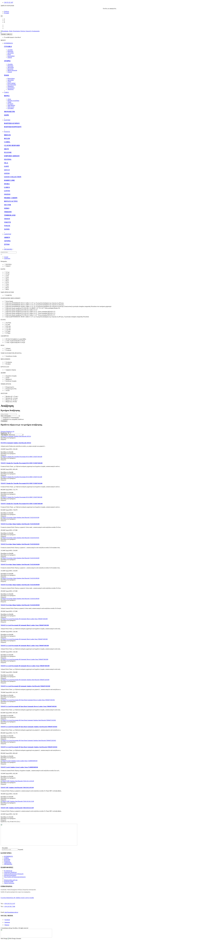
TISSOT (7, 219)
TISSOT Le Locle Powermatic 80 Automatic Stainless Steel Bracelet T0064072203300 (25, 686)
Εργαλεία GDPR (8, 881)
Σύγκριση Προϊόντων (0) (7, 431)
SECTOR (7, 205)
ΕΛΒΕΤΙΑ (9, 295)
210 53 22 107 (8, 2)
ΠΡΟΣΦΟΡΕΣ (8, 864)
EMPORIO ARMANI (11, 156)
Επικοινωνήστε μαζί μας (10, 880)
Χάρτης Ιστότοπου (9, 883)
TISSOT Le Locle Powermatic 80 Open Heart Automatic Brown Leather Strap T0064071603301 (29, 706)
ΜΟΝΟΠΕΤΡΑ (9, 111)
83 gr (7, 287)
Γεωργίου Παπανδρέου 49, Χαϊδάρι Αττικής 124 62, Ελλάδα (17, 897)
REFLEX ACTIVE (11, 201)
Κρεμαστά (10, 69)
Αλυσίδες (10, 49)
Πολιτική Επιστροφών (10, 875)
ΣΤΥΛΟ (7, 244)
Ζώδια (9, 81)
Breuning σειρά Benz (13, 100)
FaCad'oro (10, 103)
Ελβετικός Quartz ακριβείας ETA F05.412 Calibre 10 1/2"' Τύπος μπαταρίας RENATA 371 (30, 311)
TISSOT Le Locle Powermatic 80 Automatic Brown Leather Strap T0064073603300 (25, 666)
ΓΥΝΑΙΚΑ (8, 46)
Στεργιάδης (11, 108)
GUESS (7, 173)
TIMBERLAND (9, 215)
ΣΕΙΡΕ (6, 115)
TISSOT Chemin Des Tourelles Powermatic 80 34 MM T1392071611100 (21, 483)
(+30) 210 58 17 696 (9, 906)
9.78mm (8, 333)
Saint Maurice (11, 105)
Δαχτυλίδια (11, 53)
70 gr (7, 284)
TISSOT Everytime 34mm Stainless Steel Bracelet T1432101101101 (20, 544)
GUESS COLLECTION (12, 177)
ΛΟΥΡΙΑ (7, 241)
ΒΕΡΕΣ (6, 96)
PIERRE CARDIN (10, 198)
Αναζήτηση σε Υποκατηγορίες (10, 417)
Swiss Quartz (9, 301)
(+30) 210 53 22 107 (9, 903)
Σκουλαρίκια (11, 56)
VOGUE (7, 226)
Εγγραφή (20, 849)
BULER (7, 138)
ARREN (7, 237)
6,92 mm (8, 326)
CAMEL (7, 142)
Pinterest (7, 925)
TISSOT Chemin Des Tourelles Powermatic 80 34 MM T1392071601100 (21, 463)
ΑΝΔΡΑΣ (7, 61)
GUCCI (7, 170)
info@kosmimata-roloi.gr (11, 912)
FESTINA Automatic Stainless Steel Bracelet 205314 (16, 443)
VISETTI (7, 222)
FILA (6, 163)
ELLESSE (8, 152)
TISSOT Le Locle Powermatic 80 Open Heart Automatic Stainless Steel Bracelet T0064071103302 (29, 726)
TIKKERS (8, 212)
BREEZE (7, 135)
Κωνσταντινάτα (12, 84)
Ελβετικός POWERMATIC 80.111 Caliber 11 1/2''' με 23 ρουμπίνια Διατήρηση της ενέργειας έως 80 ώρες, (35, 304)
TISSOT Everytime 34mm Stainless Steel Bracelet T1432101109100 (20, 584)
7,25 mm (8, 329)
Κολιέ (9, 54)
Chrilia (9, 102)
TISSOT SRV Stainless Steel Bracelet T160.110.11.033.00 (17, 787)
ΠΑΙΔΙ (6, 75)
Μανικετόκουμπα (12, 70)
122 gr (7, 274)
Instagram (7, 922)
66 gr (7, 280)
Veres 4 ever (11, 107)
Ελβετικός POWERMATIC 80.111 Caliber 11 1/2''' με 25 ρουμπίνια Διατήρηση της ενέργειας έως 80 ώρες (35, 303)
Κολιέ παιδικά (11, 83)
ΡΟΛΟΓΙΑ (7, 861)
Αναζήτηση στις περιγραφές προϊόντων (13, 419)
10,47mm (8, 322)
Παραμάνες (11, 86)
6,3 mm (8, 324)
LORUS (7, 187)
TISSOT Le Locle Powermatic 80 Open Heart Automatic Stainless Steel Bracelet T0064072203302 (29, 747)
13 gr (7, 275)
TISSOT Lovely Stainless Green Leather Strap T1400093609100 (19, 767)
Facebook (7, 919)
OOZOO (7, 194)
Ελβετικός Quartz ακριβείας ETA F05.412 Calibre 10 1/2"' (22, 310)
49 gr (7, 279)
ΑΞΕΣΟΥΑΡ (7, 862)
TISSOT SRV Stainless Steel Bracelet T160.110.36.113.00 (17, 807)
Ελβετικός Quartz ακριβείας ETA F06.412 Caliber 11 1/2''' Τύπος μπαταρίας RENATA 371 (30, 315)
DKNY (6, 149)
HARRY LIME (9, 180)
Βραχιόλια (10, 51)
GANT (6, 166)
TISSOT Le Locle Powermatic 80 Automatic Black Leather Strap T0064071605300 (25, 645)
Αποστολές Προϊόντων (10, 872)
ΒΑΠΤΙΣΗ (7, 859)
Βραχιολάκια (11, 78)
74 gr (7, 286)
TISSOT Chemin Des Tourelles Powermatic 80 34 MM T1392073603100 (22, 503)
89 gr (7, 289)
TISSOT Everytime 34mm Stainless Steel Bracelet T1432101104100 (20, 564)
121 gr (7, 272)
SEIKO (6, 208)
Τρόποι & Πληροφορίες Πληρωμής (13, 874)
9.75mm (8, 331)
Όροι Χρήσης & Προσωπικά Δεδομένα (14, 877)
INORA (7, 184)
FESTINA (7, 159)
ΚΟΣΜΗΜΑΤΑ (8, 856)
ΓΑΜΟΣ (6, 858)
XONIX (7, 229)
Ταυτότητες (11, 89)
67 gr (7, 282)
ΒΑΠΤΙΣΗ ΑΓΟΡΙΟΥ (12, 123)
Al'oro (9, 99)
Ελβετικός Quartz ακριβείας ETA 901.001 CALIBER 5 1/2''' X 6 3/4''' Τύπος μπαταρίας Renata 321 (33, 308)
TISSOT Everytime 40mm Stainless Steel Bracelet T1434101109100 (20, 605)
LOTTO (7, 191)
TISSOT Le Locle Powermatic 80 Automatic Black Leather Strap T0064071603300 (25, 625)
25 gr (7, 277)
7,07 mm (8, 328)
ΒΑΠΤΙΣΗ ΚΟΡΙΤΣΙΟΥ (12, 127)
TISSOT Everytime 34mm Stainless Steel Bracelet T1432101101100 (20, 524)
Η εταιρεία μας (8, 870)
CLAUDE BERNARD (12, 145)
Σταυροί (10, 57)
